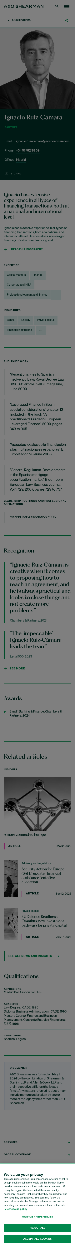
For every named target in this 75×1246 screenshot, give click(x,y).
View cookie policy (16, 1209)
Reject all (37, 1227)
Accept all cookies (37, 1238)
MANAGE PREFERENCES (37, 1216)
